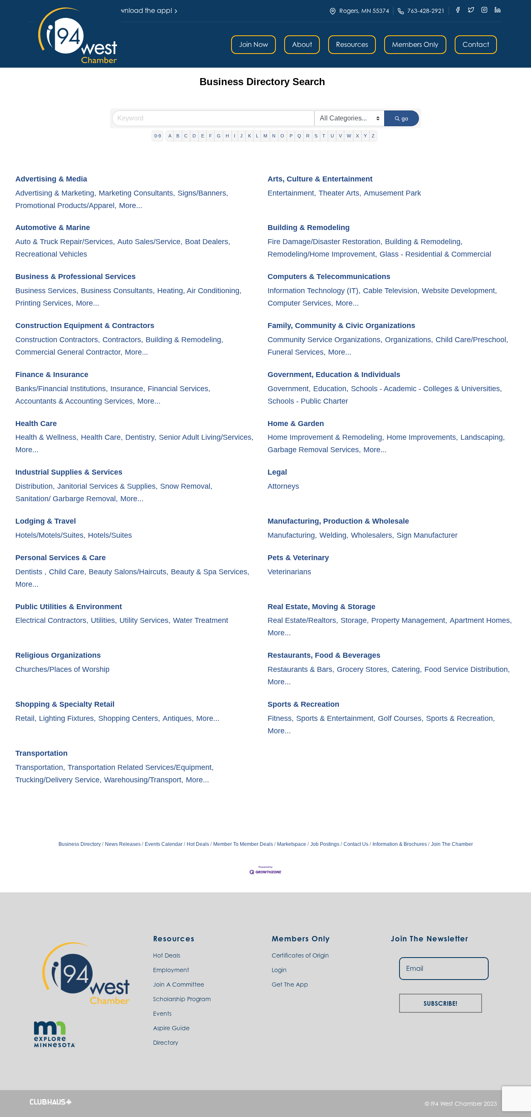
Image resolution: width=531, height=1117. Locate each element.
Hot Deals (198, 844)
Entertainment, (292, 193)
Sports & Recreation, (460, 718)
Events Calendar (164, 844)
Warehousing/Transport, (143, 780)
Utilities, (104, 620)
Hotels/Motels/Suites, (50, 535)
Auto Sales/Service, (150, 242)
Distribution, (35, 486)
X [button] (357, 135)
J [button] (241, 135)
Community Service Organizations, (325, 340)
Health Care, (102, 437)
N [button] (273, 135)
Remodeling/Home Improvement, (322, 254)
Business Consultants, (118, 291)
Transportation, (40, 767)
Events (162, 1013)
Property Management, (409, 620)
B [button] (177, 135)
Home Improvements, (422, 437)
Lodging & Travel (45, 521)
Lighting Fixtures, (67, 718)
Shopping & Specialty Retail (64, 704)
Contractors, (122, 340)
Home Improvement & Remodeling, (326, 437)
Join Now (253, 44)
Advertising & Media (51, 179)
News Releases (123, 844)
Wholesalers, (372, 535)
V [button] (340, 135)
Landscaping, (482, 437)
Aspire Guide (171, 1027)
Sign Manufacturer (427, 535)
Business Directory (79, 844)
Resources (352, 44)
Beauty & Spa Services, (210, 572)
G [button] (219, 135)
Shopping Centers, (129, 718)
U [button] (332, 135)
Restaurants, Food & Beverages (324, 655)
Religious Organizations (58, 655)
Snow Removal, (186, 486)
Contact (476, 44)
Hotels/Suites (110, 535)
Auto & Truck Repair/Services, (65, 242)
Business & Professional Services (75, 276)
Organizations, (409, 340)
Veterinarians (289, 572)
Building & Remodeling (309, 227)
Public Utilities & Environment (68, 607)
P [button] (291, 135)
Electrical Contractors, (51, 620)
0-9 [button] (157, 135)
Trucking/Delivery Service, (58, 780)
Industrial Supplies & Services (68, 472)
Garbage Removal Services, (314, 450)
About (302, 44)
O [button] (282, 135)
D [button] (194, 135)
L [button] (257, 135)
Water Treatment (200, 620)
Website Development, (459, 291)
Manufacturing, (292, 535)
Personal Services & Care (60, 558)
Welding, (333, 535)
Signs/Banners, (203, 193)
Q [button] (299, 135)
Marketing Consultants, (137, 193)
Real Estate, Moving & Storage (321, 607)
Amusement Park (392, 193)
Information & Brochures (400, 844)
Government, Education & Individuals (334, 374)
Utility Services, (145, 620)
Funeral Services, (297, 352)
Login (279, 969)
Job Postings (324, 844)
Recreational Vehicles (51, 254)
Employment (171, 969)
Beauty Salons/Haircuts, (128, 572)
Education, (330, 389)
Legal (277, 472)
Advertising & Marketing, (55, 193)
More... (130, 205)
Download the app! (141, 10)
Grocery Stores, (363, 669)
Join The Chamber (452, 844)
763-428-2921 (426, 10)
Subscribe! (440, 1002)
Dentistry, (140, 437)
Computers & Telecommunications (329, 276)
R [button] (307, 135)
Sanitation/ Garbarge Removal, (66, 499)
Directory (165, 1042)
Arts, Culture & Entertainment (320, 179)
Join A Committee (178, 984)
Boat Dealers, (207, 242)
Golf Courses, (401, 718)
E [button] (202, 135)
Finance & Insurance (51, 374)
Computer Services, (300, 303)
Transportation (41, 753)
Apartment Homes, (481, 620)
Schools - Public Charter (308, 401)
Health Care (36, 423)
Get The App (290, 984)
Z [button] (373, 135)
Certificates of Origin (300, 955)
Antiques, (178, 718)
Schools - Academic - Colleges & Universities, (426, 389)
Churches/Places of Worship (62, 669)
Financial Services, (179, 389)
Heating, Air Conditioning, (199, 291)
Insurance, (127, 389)
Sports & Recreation (303, 704)
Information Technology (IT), (314, 291)
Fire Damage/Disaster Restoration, (325, 242)
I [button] (234, 135)
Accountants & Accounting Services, (75, 401)
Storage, (355, 620)
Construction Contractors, (57, 340)
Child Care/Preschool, (472, 340)
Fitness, (281, 718)
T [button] (323, 135)
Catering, (407, 669)
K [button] (249, 135)
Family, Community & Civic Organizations (341, 325)
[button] (77, 35)
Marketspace (291, 844)
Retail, (26, 718)
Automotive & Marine (52, 227)
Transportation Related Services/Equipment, (141, 767)
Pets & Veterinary (298, 558)
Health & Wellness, (46, 437)
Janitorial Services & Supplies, (107, 486)
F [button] (210, 135)
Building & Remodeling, (424, 242)
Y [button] (365, 135)
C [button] (186, 135)
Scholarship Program (182, 998)
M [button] (265, 135)
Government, (289, 389)
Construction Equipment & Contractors (84, 325)
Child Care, (67, 572)
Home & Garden (296, 423)
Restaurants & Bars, (301, 669)
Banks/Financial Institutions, (61, 389)
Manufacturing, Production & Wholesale (338, 521)
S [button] (315, 135)
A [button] (169, 135)
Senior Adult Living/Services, (206, 437)
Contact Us (355, 844)
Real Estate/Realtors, (303, 620)
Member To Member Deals (243, 844)
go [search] (405, 118)
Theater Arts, (340, 193)
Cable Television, (391, 291)
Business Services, (46, 291)
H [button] (227, 135)
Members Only (415, 44)
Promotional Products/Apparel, (66, 205)
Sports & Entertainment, (335, 718)
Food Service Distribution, (467, 669)
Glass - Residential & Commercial (435, 254)
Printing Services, (44, 303)
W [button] (349, 135)
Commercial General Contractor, (68, 352)
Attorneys (283, 486)
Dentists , (30, 572)
